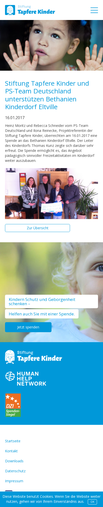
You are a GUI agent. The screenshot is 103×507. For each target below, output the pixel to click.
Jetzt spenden (28, 327)
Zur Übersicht (37, 228)
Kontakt (11, 451)
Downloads (14, 461)
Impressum (14, 481)
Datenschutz (15, 471)
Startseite (12, 441)
